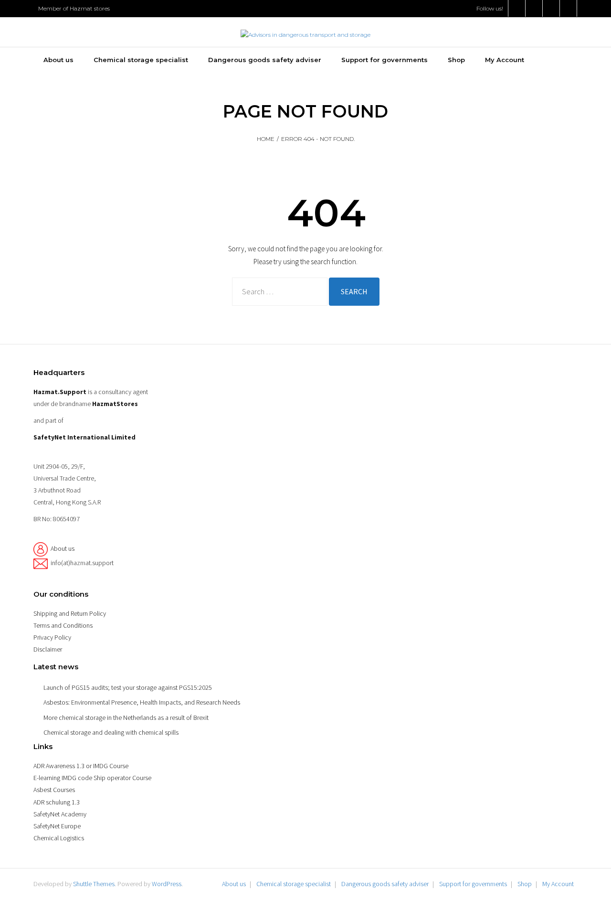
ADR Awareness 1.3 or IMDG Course (80, 765)
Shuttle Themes (94, 883)
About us (62, 548)
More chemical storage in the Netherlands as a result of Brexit (126, 717)
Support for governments (473, 883)
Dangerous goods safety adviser (385, 883)
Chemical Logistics (58, 838)
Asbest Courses (54, 789)
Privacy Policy (52, 637)
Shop (524, 883)
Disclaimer (47, 649)
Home (265, 138)
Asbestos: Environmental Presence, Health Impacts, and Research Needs (141, 702)
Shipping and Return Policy (69, 613)
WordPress (166, 883)
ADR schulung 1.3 (56, 802)
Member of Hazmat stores (74, 8)
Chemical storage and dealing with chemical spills (111, 732)
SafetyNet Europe (57, 826)
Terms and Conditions (63, 625)
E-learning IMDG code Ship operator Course (92, 777)
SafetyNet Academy (59, 814)
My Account (558, 883)
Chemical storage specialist (293, 883)
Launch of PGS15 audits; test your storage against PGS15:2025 (127, 687)
